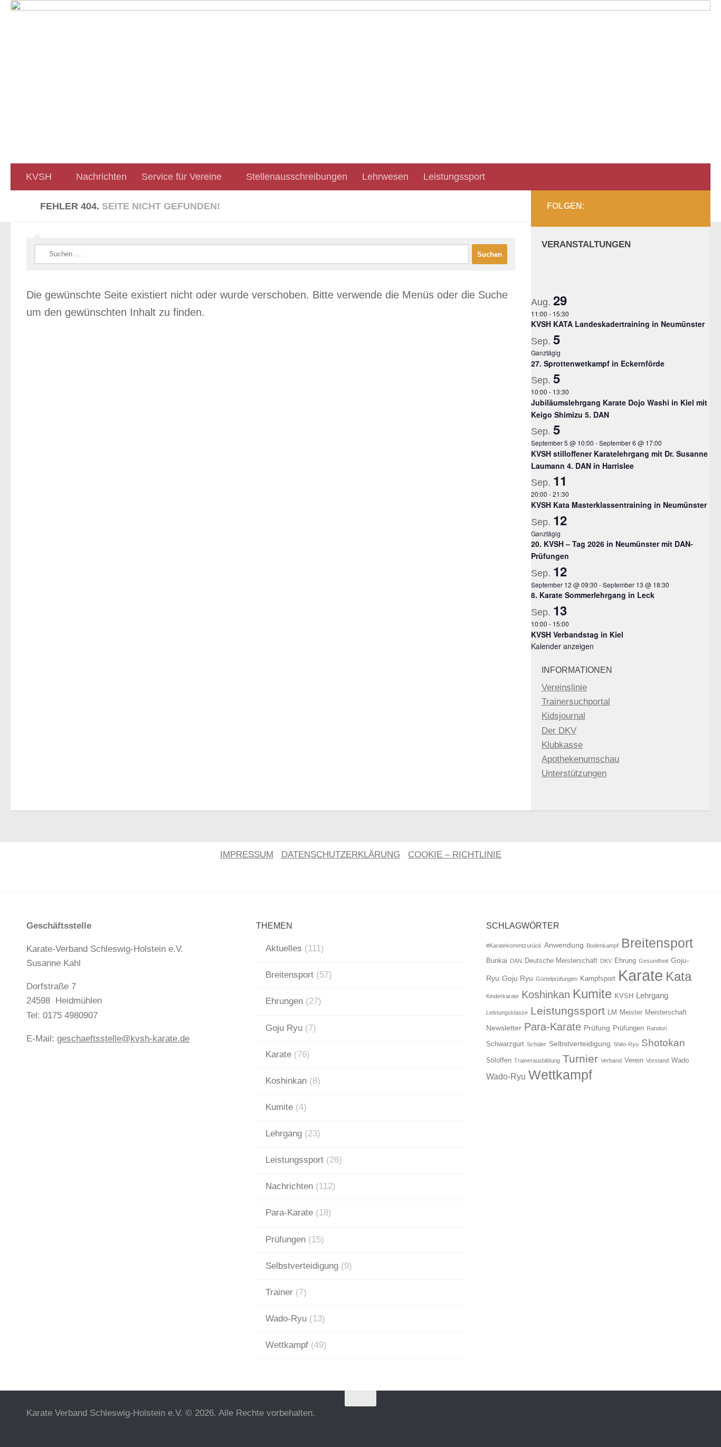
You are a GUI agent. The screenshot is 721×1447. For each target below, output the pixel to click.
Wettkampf (286, 1345)
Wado (680, 1060)
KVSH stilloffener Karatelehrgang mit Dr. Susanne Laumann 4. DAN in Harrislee (619, 459)
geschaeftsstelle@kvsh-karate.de (123, 1039)
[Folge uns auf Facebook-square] (661, 208)
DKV (606, 961)
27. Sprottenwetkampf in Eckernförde (598, 363)
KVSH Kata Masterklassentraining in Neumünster (619, 504)
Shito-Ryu (626, 1044)
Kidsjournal (563, 716)
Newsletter (503, 1028)
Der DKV (559, 731)
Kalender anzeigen (562, 646)
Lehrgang (283, 1133)
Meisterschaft (666, 1012)
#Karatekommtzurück (514, 945)
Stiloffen (498, 1060)
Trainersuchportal (576, 702)
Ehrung (625, 960)
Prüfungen (285, 1239)
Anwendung (564, 945)
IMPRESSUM (246, 855)
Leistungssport (454, 176)
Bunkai (496, 960)
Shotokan (663, 1042)
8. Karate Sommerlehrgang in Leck (592, 595)
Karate (278, 1054)
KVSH (39, 176)
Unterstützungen (574, 773)
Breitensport (289, 975)
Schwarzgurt (505, 1044)
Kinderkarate (502, 996)
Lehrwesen (385, 176)
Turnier (580, 1059)
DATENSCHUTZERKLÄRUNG (340, 855)
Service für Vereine (181, 176)
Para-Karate (289, 1213)
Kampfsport (597, 978)
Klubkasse (562, 745)
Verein (633, 1060)
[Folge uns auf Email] (685, 208)
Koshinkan (286, 1081)
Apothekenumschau (580, 759)
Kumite (279, 1107)
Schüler (536, 1044)
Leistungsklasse (507, 1012)
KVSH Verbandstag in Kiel (577, 634)
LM (612, 1012)
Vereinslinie (564, 687)
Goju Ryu (283, 1028)
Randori (657, 1028)
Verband (611, 1060)
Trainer (279, 1292)
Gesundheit (653, 961)
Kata (678, 976)
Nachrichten (101, 176)
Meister (631, 1012)
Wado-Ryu (286, 1319)
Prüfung (597, 1028)
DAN (516, 961)
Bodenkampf (602, 945)
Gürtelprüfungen (556, 979)
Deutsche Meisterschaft (561, 960)
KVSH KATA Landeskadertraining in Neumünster (618, 324)
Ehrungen (284, 1001)
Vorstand (657, 1060)
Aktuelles (283, 948)
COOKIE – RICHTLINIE (454, 855)
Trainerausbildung (537, 1060)
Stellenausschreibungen (296, 176)
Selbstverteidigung (301, 1266)
